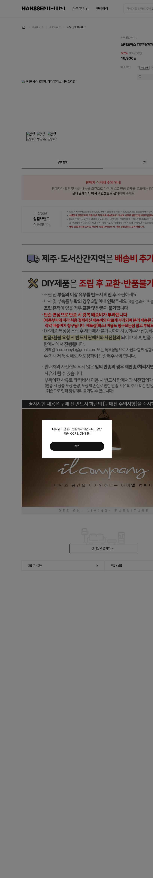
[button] (77, 446)
